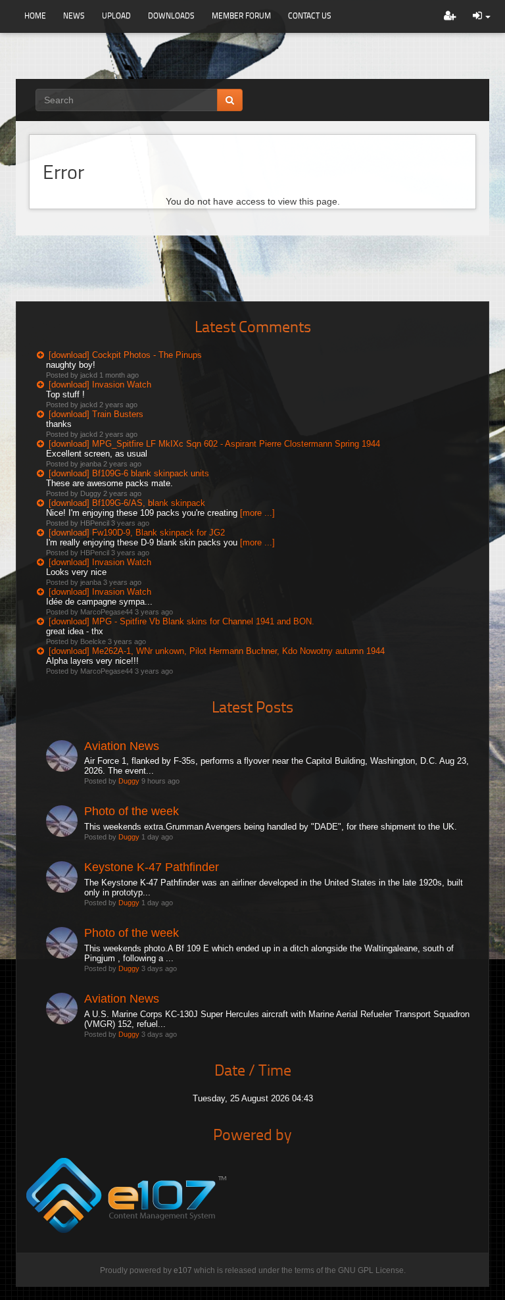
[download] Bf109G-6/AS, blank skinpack (127, 503)
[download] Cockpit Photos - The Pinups (125, 355)
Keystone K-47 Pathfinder (151, 867)
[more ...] (257, 513)
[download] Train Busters (96, 414)
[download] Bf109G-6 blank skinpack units (129, 473)
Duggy (128, 781)
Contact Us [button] (309, 15)
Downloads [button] (171, 15)
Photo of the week (131, 811)
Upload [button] (116, 15)
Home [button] (35, 15)
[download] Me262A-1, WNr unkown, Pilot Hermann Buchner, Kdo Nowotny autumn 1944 (217, 651)
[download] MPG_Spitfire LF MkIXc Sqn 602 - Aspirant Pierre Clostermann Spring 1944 (214, 444)
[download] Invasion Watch (100, 384)
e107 (183, 1270)
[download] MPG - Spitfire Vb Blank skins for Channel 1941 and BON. (181, 621)
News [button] (74, 15)
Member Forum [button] (241, 15)
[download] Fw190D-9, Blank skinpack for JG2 (137, 533)
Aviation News (121, 746)
